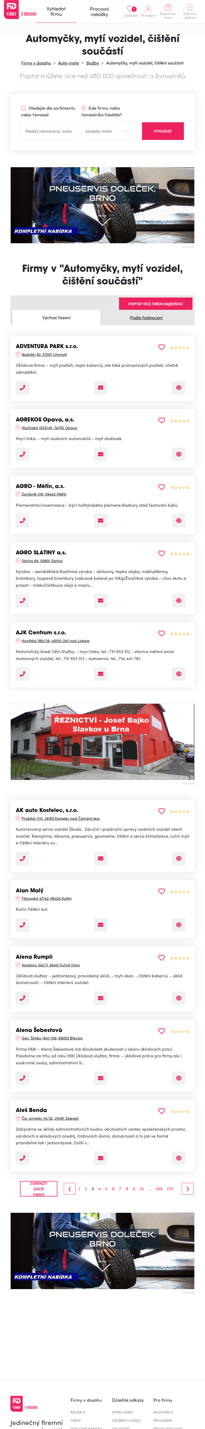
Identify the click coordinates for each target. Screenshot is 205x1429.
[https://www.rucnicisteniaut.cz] (178, 925)
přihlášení (162, 1420)
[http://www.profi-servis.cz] (178, 387)
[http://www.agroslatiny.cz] (178, 600)
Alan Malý (29, 891)
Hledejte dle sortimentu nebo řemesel (48, 111)
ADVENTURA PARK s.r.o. (47, 346)
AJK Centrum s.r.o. (41, 633)
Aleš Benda (31, 1110)
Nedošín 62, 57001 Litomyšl (44, 354)
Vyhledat (163, 131)
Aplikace (78, 1412)
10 (142, 1188)
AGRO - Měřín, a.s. (40, 486)
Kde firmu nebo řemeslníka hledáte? (101, 111)
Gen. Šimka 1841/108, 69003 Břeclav (52, 1038)
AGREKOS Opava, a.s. (45, 420)
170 (170, 1188)
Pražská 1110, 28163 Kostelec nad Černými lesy (61, 818)
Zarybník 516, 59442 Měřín (44, 494)
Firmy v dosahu (36, 63)
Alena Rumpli (34, 957)
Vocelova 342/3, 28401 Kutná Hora (51, 964)
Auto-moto (68, 63)
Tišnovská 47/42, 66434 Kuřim (47, 898)
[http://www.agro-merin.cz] (178, 520)
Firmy (75, 1420)
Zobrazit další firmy (39, 1188)
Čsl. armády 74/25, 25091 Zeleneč (50, 1118)
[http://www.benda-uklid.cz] (178, 1158)
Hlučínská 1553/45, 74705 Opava (49, 427)
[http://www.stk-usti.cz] (178, 674)
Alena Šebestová (39, 1030)
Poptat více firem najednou (155, 303)
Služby (92, 63)
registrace (163, 1412)
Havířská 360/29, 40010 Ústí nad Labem (56, 640)
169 (159, 1188)
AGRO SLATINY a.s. (41, 553)
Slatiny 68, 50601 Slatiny (42, 560)
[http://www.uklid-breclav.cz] (178, 1078)
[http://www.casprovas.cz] (178, 998)
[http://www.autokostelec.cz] (178, 858)
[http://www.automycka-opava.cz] (178, 454)
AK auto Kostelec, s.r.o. (47, 810)
